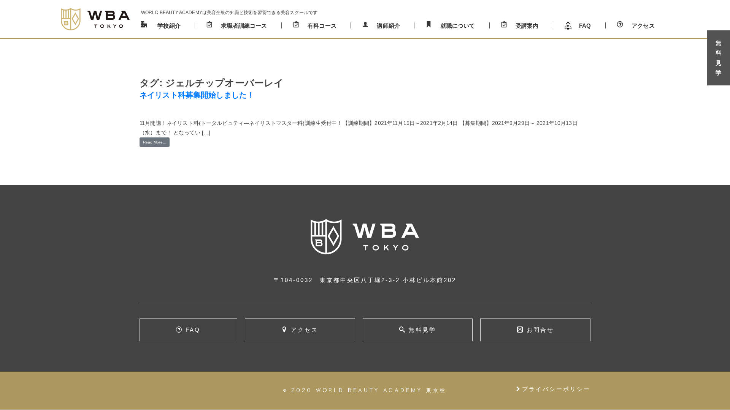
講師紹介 (388, 25)
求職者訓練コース (244, 25)
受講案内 (527, 25)
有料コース (322, 25)
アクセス (643, 25)
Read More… (155, 142)
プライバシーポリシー (552, 389)
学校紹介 (169, 25)
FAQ (585, 25)
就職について (458, 25)
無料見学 (422, 329)
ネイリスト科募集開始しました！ (197, 95)
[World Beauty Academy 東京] (95, 19)
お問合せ (540, 329)
